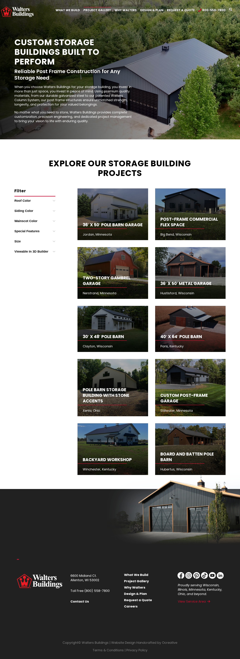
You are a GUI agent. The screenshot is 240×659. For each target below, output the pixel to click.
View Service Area (192, 601)
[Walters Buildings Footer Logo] (39, 575)
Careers (131, 606)
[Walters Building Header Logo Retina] (17, 8)
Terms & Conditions (108, 650)
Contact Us (79, 601)
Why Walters (134, 587)
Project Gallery (136, 581)
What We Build (136, 575)
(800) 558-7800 (97, 591)
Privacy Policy (136, 650)
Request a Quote (138, 600)
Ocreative (169, 642)
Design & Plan (135, 594)
